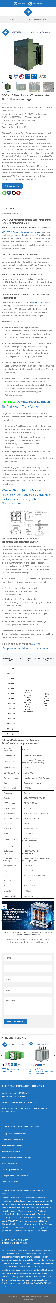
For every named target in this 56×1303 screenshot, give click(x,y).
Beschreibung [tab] (8, 208)
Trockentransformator (12, 1145)
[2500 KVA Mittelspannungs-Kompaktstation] (14, 1054)
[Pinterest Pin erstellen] (18, 193)
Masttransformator (10, 1163)
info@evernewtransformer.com (23, 1102)
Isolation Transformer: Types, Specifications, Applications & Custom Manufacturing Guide (28, 933)
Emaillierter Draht (10, 1181)
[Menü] (4, 12)
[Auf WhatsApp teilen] (4, 193)
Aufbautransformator (41, 302)
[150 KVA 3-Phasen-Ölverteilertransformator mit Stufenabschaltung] (41, 1054)
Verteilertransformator (12, 1139)
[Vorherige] (6, 54)
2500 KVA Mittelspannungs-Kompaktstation (13, 1070)
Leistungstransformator (12, 1169)
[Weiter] (49, 54)
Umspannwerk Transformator (15, 1175)
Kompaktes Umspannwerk (14, 1133)
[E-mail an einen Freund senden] (14, 193)
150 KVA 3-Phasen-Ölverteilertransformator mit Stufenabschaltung (41, 1071)
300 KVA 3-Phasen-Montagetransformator (21, 231)
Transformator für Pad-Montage (16, 1157)
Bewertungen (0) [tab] (10, 213)
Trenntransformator (11, 1151)
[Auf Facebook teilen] (9, 193)
